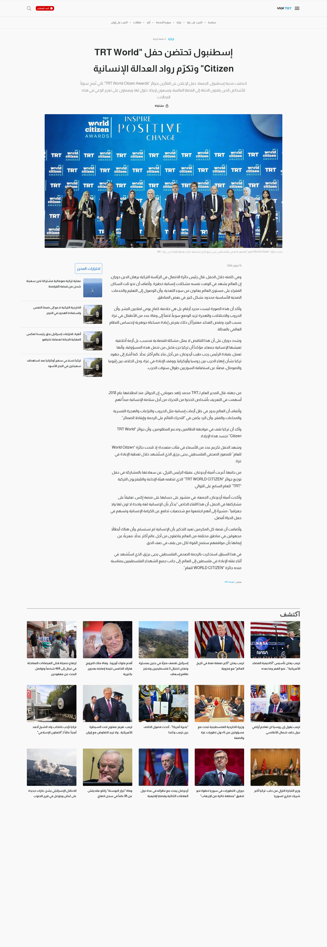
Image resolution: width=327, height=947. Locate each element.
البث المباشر (43, 8)
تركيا (171, 39)
